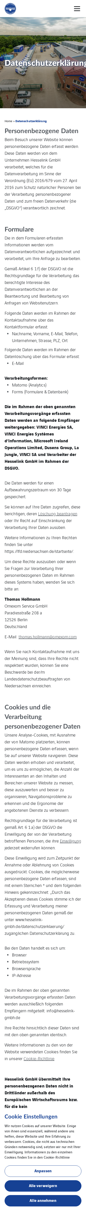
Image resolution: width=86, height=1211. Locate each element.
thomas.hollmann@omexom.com (48, 636)
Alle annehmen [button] (43, 1200)
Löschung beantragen (57, 513)
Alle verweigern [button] (43, 1185)
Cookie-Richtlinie (39, 1058)
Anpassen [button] (43, 1170)
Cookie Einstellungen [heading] (31, 1117)
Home (8, 121)
